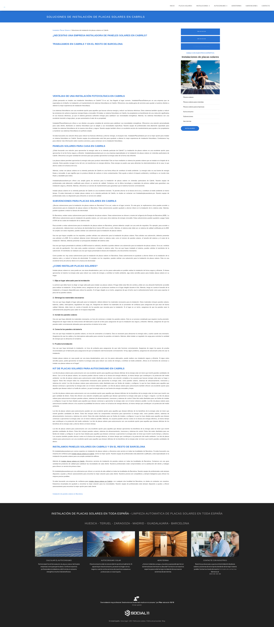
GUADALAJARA (157, 523)
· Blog (163, 621)
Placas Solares (185, 6)
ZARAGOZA (122, 523)
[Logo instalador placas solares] (6, 8)
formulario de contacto (227, 569)
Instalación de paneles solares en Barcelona (68, 494)
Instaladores (190, 128)
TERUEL (105, 523)
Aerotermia (236, 6)
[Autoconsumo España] (111, 556)
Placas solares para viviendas (193, 102)
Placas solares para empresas (193, 107)
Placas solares (188, 97)
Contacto (266, 6)
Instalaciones (202, 6)
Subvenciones (251, 6)
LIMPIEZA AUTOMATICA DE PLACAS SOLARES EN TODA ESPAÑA (177, 513)
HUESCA (91, 523)
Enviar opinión (137, 605)
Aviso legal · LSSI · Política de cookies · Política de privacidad (141, 621)
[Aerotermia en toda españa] (163, 556)
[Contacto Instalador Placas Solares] (215, 556)
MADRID (138, 523)
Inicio (172, 6)
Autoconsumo (220, 6)
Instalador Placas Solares (61, 30)
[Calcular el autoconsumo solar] (59, 556)
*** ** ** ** (201, 32)
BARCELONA (180, 523)
